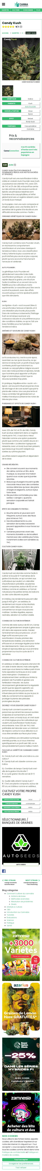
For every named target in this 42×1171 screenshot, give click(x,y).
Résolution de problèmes (22, 901)
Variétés (15, 33)
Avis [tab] (12, 165)
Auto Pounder (30, 106)
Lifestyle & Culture (14, 907)
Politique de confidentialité (14, 1152)
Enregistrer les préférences (21, 1163)
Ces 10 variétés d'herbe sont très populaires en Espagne (29, 151)
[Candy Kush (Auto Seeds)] (21, 59)
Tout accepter (21, 1159)
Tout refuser (21, 1167)
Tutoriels (10, 915)
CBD (8, 909)
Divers (13, 904)
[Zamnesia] (21, 954)
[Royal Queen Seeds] (21, 1064)
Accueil (5, 33)
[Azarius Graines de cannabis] (21, 1009)
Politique (10, 923)
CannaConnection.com (21, 4)
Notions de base (18, 896)
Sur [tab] (5, 165)
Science (10, 920)
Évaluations (12, 917)
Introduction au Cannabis (18, 912)
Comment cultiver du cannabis (20, 893)
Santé (9, 925)
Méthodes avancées (20, 899)
